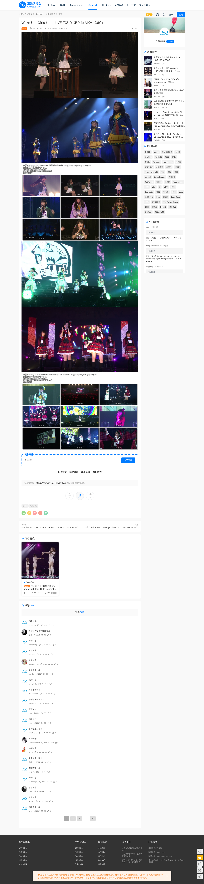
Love (181, 192)
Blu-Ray (51, 5)
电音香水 (172, 177)
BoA (158, 197)
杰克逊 (154, 207)
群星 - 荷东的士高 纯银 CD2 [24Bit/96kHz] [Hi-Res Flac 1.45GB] (166, 71)
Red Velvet (149, 182)
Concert (92, 5)
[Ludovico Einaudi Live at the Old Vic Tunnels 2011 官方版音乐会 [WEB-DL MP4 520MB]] (148, 115)
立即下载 (128, 460)
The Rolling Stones (170, 202)
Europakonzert (159, 177)
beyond (148, 177)
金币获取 (101, 852)
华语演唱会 (23, 848)
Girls (24, 506)
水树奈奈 (159, 167)
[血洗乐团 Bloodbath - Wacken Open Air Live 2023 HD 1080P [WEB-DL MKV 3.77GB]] (148, 137)
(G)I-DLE (172, 207)
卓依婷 (168, 167)
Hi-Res (105, 5)
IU (159, 187)
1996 (146, 202)
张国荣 (178, 162)
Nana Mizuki (178, 182)
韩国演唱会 (23, 860)
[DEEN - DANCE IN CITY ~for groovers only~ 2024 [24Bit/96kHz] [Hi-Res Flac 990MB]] (148, 82)
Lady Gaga (175, 197)
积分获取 (131, 5)
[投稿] (157, 14)
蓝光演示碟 (23, 864)
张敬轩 (177, 167)
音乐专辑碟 (79, 864)
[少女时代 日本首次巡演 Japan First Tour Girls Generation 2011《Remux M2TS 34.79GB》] (40, 560)
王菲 (162, 172)
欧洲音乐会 (149, 197)
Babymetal (149, 192)
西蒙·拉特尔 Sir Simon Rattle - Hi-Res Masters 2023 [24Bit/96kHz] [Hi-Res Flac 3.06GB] (169, 126)
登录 (82, 612)
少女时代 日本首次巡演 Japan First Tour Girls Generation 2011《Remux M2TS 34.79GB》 (40, 587)
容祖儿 (158, 182)
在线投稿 (101, 848)
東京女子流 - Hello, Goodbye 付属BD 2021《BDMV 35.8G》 (111, 527)
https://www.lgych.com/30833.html (52, 483)
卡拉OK (147, 152)
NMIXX (163, 207)
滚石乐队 (148, 212)
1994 (173, 187)
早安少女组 (149, 167)
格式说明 (101, 860)
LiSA (153, 187)
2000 (178, 152)
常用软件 (101, 856)
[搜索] (164, 14)
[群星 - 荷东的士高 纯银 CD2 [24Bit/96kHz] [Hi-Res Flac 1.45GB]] (148, 71)
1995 (167, 157)
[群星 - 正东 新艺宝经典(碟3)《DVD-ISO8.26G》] (148, 93)
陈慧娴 (165, 197)
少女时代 (148, 157)
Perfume (156, 162)
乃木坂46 (158, 157)
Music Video (76, 5)
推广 (136, 28)
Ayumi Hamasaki (151, 172)
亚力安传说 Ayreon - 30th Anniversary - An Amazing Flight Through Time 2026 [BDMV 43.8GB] (164, 258)
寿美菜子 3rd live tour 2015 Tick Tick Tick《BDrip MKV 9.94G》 (50, 527)
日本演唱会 (52, 28)
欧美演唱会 (23, 852)
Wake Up (33, 506)
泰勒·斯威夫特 (167, 152)
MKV (166, 187)
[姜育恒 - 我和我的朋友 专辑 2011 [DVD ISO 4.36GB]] (148, 60)
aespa (156, 152)
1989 (176, 172)
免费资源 (118, 5)
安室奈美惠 (156, 202)
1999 (146, 187)
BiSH (147, 207)
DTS (169, 172)
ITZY (174, 157)
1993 (174, 192)
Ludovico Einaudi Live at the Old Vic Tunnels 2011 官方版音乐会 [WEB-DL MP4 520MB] (168, 115)
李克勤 (147, 162)
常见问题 (143, 5)
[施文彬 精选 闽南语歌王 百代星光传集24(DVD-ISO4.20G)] (148, 104)
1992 (158, 192)
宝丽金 (165, 192)
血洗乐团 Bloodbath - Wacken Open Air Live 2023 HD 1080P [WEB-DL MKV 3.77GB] (167, 137)
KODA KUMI (159, 212)
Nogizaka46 (167, 162)
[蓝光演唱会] (30, 5)
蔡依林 (167, 182)
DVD (62, 5)
